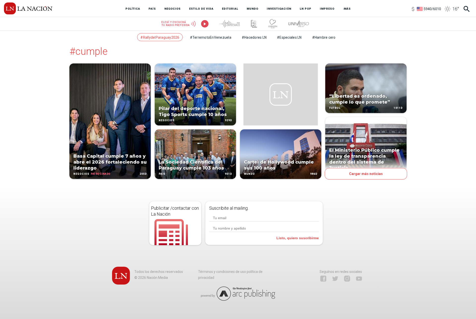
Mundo (249, 174)
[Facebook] (323, 279)
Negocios (81, 174)
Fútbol (335, 108)
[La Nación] (28, 8)
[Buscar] (466, 8)
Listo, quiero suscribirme (297, 238)
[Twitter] (335, 279)
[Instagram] (347, 279)
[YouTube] (359, 279)
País (162, 174)
